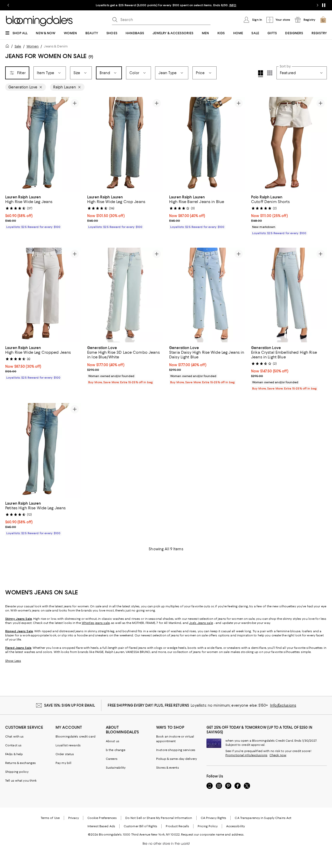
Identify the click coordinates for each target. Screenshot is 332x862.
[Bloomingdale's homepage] (8, 47)
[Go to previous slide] (8, 5)
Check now (277, 755)
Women (32, 46)
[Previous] (11, 144)
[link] (43, 211)
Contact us (13, 745)
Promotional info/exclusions (246, 755)
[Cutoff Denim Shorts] (289, 144)
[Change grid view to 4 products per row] (260, 73)
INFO (232, 5)
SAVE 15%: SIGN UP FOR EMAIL (69, 705)
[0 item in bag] (323, 20)
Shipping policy (17, 772)
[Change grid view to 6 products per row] (269, 72)
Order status (65, 754)
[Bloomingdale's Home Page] (39, 21)
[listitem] (166, 5)
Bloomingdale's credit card (75, 736)
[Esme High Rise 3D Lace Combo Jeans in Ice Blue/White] (125, 295)
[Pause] (324, 5)
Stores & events (167, 767)
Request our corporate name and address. (212, 834)
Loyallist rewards (68, 745)
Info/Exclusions (283, 705)
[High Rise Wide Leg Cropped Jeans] (43, 295)
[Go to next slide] (317, 5)
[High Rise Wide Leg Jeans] (43, 144)
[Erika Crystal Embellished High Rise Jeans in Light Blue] (289, 295)
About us (112, 741)
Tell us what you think (21, 780)
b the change (115, 750)
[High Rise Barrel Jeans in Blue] (207, 144)
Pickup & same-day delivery (176, 759)
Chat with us (14, 736)
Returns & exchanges (20, 763)
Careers (111, 759)
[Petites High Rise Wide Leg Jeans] (43, 450)
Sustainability (116, 767)
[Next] (75, 144)
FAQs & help (14, 754)
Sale (18, 46)
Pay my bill (63, 763)
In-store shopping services (175, 750)
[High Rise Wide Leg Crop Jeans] (125, 144)
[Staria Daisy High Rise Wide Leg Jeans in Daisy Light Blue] (207, 295)
